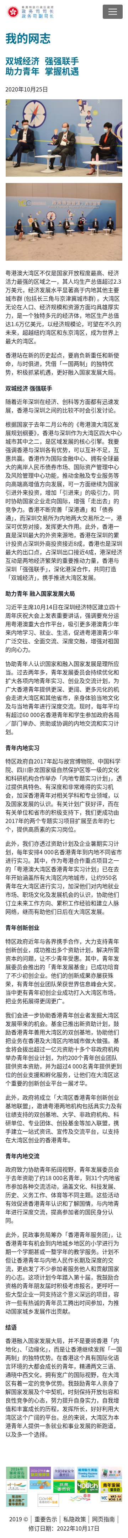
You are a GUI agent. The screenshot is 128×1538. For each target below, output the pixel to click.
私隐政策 (74, 1519)
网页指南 (103, 1519)
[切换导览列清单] (113, 12)
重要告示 (45, 1519)
